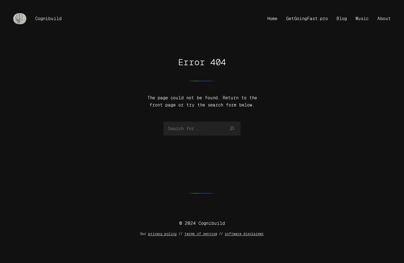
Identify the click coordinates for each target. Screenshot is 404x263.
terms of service (200, 234)
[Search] (232, 128)
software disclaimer (244, 234)
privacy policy (162, 234)
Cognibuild (48, 18)
